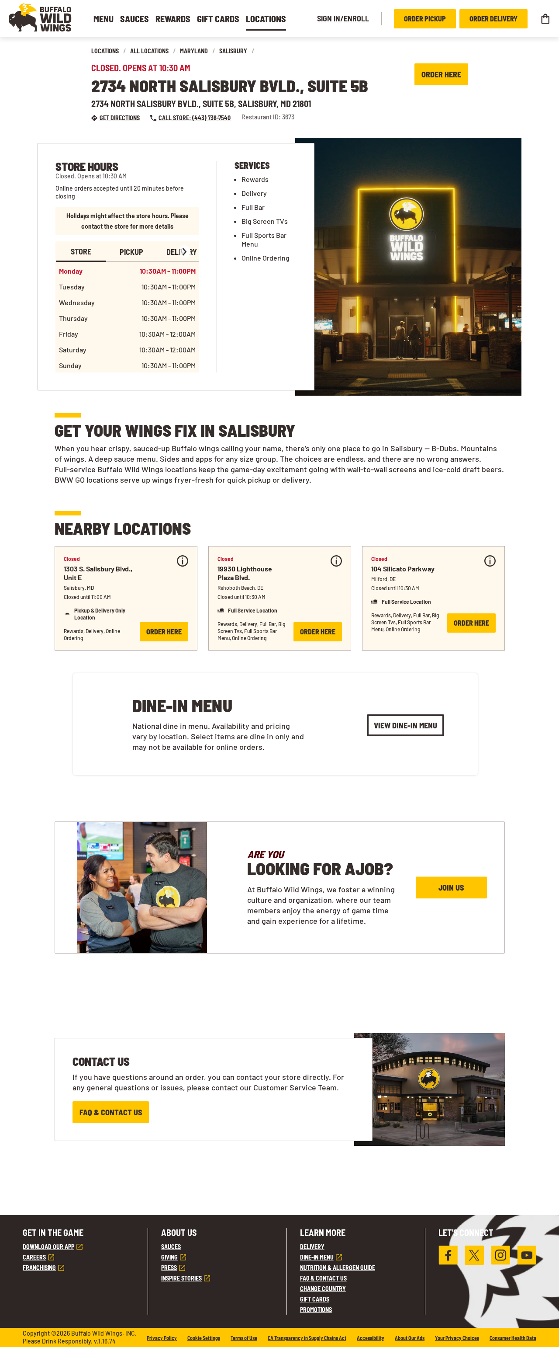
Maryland (194, 51)
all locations (149, 51)
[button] (40, 17)
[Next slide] (183, 251)
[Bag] (545, 19)
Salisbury (233, 51)
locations (105, 51)
